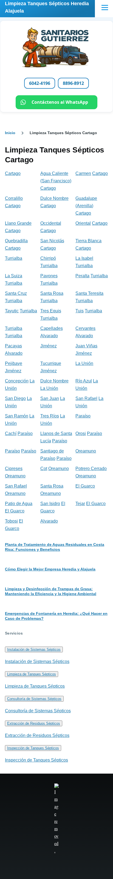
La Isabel (84, 258)
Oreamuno (85, 451)
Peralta (82, 275)
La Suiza (13, 275)
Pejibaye (13, 363)
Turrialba (13, 258)
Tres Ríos (49, 416)
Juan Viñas (86, 346)
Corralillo (14, 198)
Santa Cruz (16, 293)
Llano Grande (18, 223)
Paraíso (83, 416)
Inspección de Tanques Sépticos (33, 748)
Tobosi (11, 521)
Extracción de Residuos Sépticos (33, 723)
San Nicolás (52, 240)
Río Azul (83, 381)
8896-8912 (73, 83)
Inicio (10, 133)
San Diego (15, 398)
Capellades (51, 328)
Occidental (50, 223)
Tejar (80, 503)
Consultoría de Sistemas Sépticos (34, 699)
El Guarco (85, 486)
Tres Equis (50, 311)
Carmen (83, 173)
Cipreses (13, 468)
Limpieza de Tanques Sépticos (31, 674)
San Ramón (16, 416)
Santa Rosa (51, 293)
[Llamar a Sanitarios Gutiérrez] (56, 47)
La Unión (84, 363)
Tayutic (12, 311)
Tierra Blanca (88, 240)
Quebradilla (16, 240)
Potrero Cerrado (91, 468)
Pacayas (13, 346)
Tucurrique (50, 363)
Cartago (13, 173)
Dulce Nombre (54, 198)
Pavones (49, 275)
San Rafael (86, 398)
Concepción (17, 381)
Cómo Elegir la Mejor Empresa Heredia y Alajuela (50, 569)
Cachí (10, 433)
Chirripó (48, 258)
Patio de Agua (18, 503)
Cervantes (85, 328)
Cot (43, 468)
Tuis (79, 311)
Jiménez (48, 346)
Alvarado (49, 335)
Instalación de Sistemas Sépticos (34, 649)
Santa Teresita (89, 293)
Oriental (83, 223)
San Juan (49, 398)
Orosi (80, 433)
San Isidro (50, 503)
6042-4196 (39, 83)
